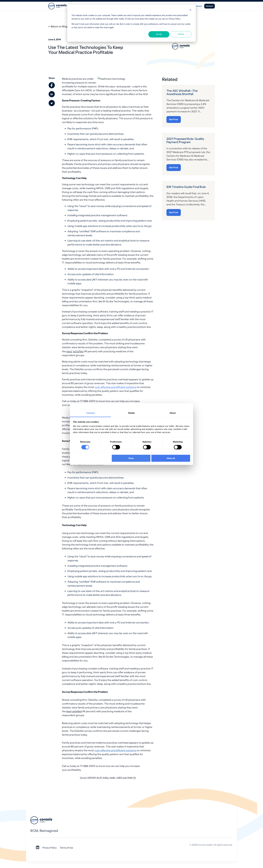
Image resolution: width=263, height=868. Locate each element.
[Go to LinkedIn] (37, 848)
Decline (181, 34)
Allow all (171, 458)
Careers (198, 6)
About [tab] (173, 413)
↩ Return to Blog (58, 26)
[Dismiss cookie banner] (190, 10)
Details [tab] (131, 413)
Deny (131, 458)
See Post (173, 119)
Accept (159, 34)
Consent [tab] (90, 413)
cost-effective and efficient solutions (116, 387)
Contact (209, 6)
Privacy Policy (49, 847)
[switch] (116, 447)
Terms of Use (66, 847)
